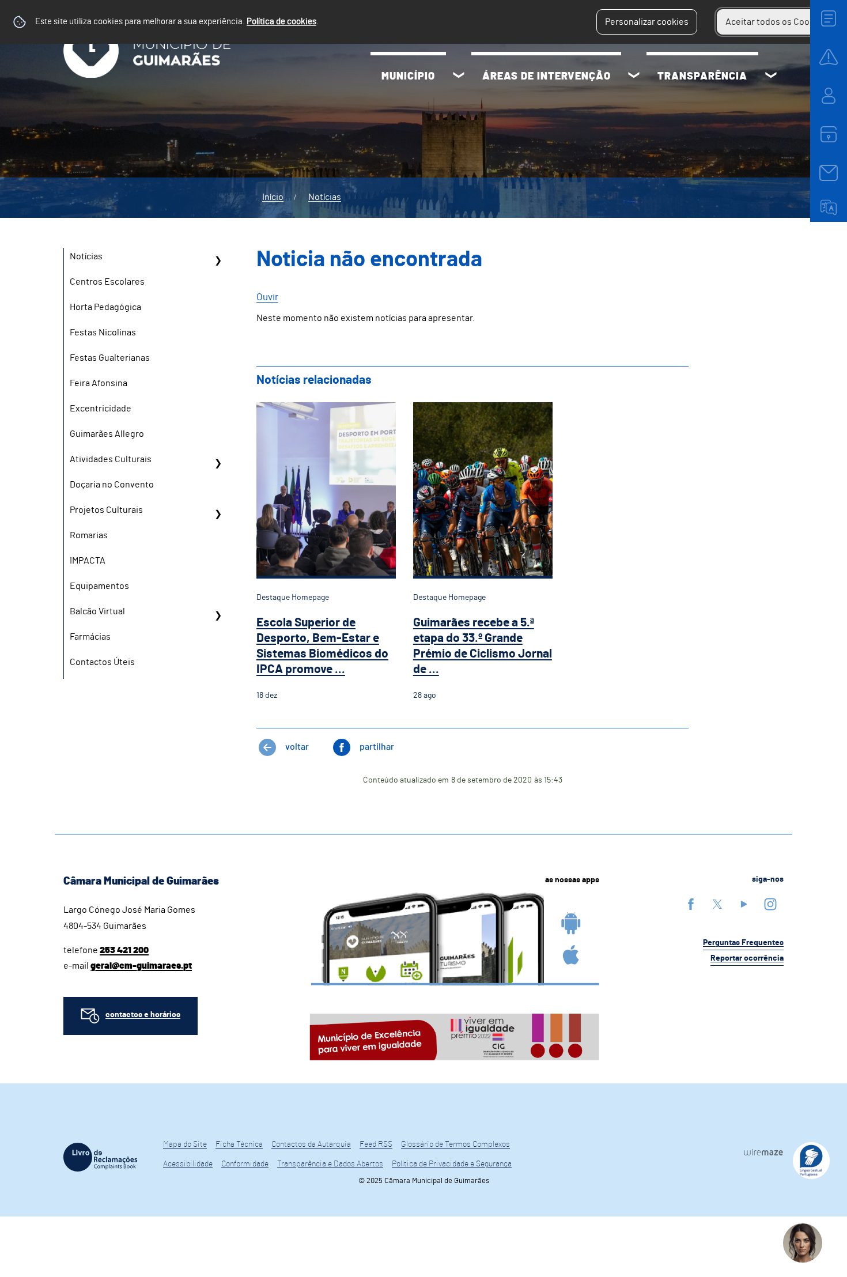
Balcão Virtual (97, 611)
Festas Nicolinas (103, 332)
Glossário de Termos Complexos (455, 1144)
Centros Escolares (107, 281)
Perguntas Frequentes (743, 943)
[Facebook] (691, 903)
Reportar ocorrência (747, 958)
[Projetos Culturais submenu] (217, 514)
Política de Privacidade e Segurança (452, 1164)
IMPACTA (87, 560)
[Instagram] (770, 903)
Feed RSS (376, 1144)
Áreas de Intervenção (546, 76)
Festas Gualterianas (110, 357)
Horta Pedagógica (105, 307)
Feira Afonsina (98, 383)
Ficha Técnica (239, 1144)
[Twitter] (717, 903)
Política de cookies (281, 21)
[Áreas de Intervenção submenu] (633, 76)
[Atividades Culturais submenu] (217, 463)
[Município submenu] (458, 76)
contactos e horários (142, 1015)
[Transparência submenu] (771, 76)
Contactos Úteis (102, 662)
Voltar (297, 746)
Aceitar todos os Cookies (775, 22)
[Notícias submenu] (217, 260)
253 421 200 (124, 950)
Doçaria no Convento (112, 484)
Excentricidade (100, 408)
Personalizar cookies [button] (647, 22)
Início (272, 197)
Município (408, 76)
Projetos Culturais (106, 510)
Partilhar (377, 746)
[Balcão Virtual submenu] (217, 615)
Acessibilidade (188, 1164)
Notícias (324, 197)
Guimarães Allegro (107, 434)
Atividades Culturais (111, 459)
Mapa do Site (185, 1144)
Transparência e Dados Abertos (330, 1164)
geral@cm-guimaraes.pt (141, 965)
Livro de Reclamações (100, 1157)
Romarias (89, 535)
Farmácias (90, 636)
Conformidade (245, 1164)
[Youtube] (744, 903)
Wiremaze (763, 1152)
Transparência (702, 76)
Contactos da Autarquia (311, 1144)
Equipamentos (99, 586)
